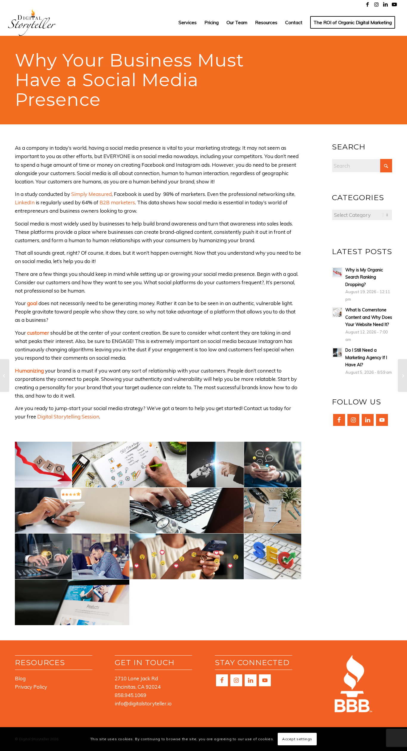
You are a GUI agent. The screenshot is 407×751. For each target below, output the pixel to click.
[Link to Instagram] (376, 4)
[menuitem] (188, 22)
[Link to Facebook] (367, 4)
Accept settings (297, 739)
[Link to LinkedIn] (385, 4)
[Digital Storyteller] (31, 22)
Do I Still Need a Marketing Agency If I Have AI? (366, 357)
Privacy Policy (31, 687)
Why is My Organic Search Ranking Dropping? (364, 277)
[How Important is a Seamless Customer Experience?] (4, 375)
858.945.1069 (130, 695)
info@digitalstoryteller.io (143, 703)
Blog (20, 678)
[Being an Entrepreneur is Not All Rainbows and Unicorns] (402, 375)
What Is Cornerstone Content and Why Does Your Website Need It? (368, 317)
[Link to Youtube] (394, 4)
